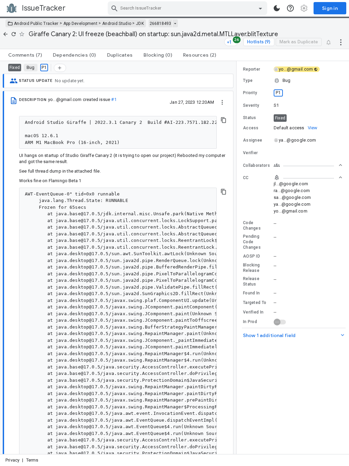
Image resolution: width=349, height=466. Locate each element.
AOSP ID (251, 256)
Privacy (12, 460)
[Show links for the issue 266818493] (175, 23)
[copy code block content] (223, 120)
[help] (290, 8)
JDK (140, 23)
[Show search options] (260, 8)
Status (249, 117)
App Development (80, 23)
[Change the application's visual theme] (277, 8)
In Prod (250, 321)
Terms (32, 460)
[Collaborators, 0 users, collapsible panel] (308, 165)
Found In (251, 293)
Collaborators (256, 165)
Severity (251, 105)
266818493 (160, 23)
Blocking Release (251, 268)
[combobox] (188, 8)
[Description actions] (222, 102)
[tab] (25, 55)
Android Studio (116, 23)
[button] (293, 80)
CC (246, 177)
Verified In (253, 312)
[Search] (114, 8)
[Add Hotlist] (60, 68)
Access (251, 128)
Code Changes (252, 225)
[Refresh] (14, 34)
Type (248, 80)
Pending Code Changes (252, 242)
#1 (113, 99)
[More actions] (340, 42)
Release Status (251, 281)
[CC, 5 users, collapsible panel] (308, 177)
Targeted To (254, 302)
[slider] (237, 257)
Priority (250, 92)
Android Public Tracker (36, 23)
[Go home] (5, 34)
